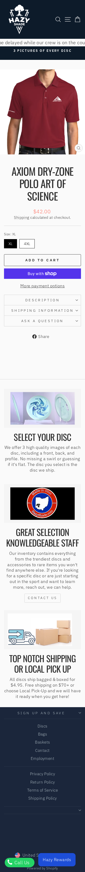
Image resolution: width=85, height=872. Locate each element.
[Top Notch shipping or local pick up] (42, 629)
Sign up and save (41, 713)
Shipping (21, 217)
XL (10, 243)
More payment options (42, 286)
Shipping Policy (42, 798)
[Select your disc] (42, 408)
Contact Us (42, 598)
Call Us (21, 862)
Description (42, 300)
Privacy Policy (42, 773)
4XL (27, 243)
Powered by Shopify (42, 868)
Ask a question (42, 321)
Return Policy (42, 782)
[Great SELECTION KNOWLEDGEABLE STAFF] (42, 503)
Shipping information (42, 310)
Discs (42, 726)
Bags (42, 734)
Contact (42, 750)
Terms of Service (42, 790)
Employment (43, 758)
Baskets (42, 742)
